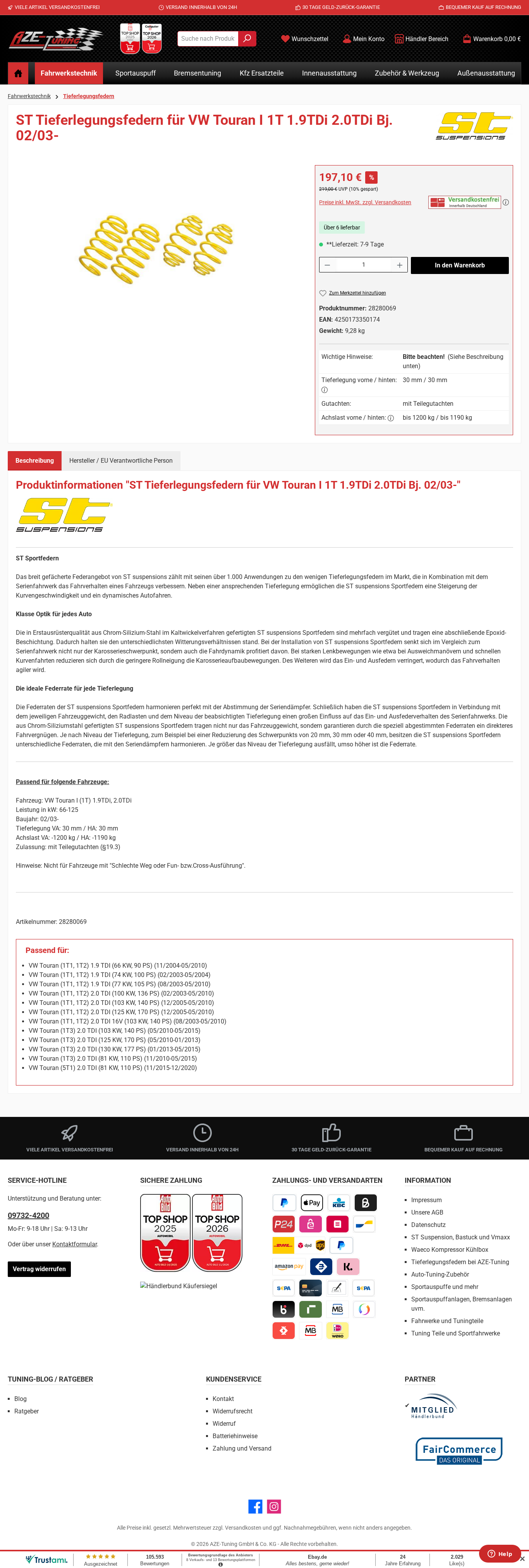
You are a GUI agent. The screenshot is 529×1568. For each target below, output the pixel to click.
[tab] (35, 460)
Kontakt (223, 1399)
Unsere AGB (427, 1212)
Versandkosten (243, 1528)
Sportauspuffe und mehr (444, 1287)
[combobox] (208, 39)
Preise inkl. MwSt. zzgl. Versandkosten (365, 202)
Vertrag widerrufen (39, 1269)
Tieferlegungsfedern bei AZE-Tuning (460, 1262)
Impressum (426, 1200)
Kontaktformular (74, 1244)
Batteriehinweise (235, 1436)
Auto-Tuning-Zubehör (440, 1274)
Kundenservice (233, 1379)
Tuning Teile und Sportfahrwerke (455, 1333)
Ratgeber (26, 1411)
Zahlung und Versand (242, 1448)
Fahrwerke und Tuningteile (447, 1321)
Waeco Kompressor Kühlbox (449, 1249)
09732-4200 (28, 1215)
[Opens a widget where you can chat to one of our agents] (500, 1554)
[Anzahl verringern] (327, 264)
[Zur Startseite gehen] (56, 39)
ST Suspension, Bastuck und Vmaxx (460, 1237)
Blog (20, 1399)
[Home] (18, 73)
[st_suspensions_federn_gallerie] (157, 248)
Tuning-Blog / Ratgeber (50, 1379)
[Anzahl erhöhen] (400, 264)
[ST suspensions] (474, 131)
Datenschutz (428, 1225)
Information (428, 1180)
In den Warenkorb (460, 265)
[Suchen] (247, 39)
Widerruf (224, 1423)
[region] (157, 248)
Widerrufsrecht (232, 1411)
